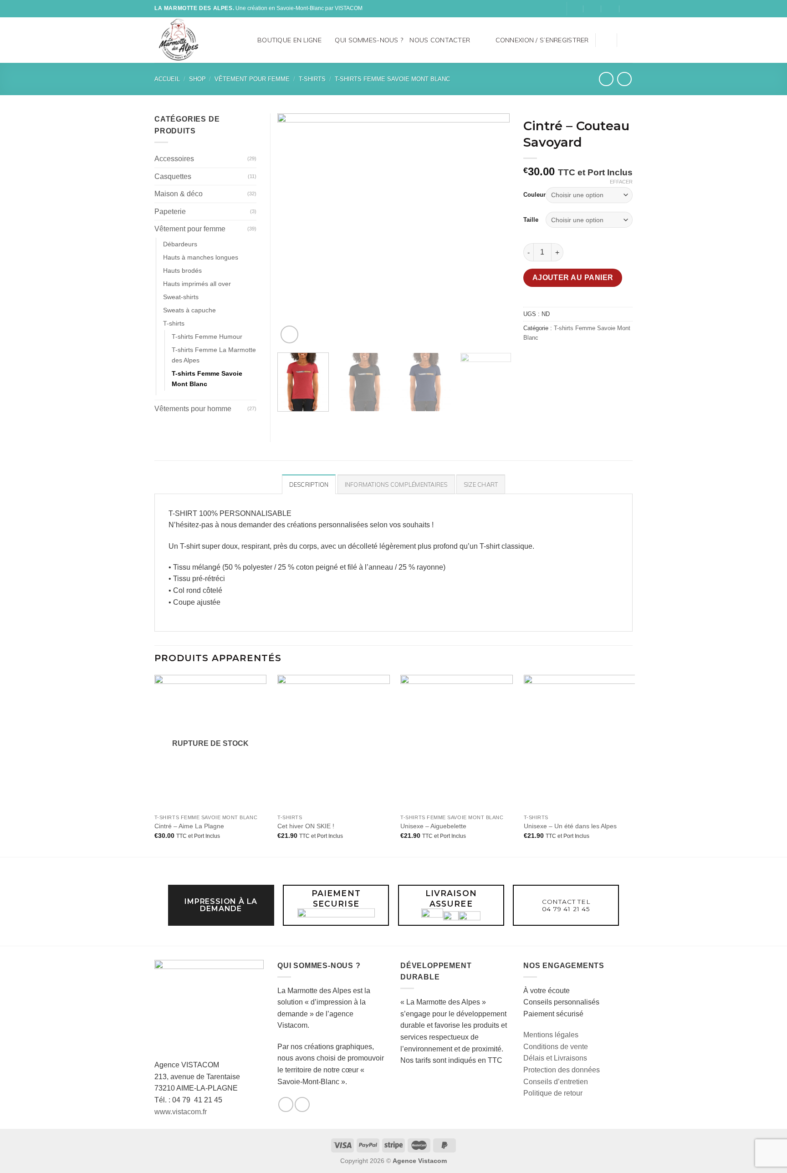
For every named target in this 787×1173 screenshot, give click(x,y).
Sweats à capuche (189, 310)
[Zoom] (289, 334)
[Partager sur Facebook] (531, 358)
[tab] (309, 484)
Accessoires (174, 159)
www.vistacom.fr (180, 1112)
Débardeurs (180, 244)
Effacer (621, 181)
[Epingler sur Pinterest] (580, 358)
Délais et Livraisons (555, 1058)
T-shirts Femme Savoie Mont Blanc (392, 79)
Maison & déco (178, 194)
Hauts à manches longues (200, 257)
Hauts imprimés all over (197, 283)
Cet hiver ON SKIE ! (305, 826)
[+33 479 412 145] (629, 8)
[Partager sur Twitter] (548, 358)
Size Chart (481, 484)
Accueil (167, 79)
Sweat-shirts (181, 297)
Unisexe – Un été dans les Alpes (570, 826)
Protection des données (561, 1070)
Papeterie (170, 211)
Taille (530, 219)
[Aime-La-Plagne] (574, 8)
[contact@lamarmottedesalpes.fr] (592, 8)
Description (309, 484)
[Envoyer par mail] (564, 358)
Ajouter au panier (572, 277)
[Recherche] (247, 40)
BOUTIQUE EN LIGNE (289, 40)
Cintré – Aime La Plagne (189, 826)
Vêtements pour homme (192, 409)
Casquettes (172, 176)
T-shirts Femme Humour (207, 336)
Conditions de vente (555, 1047)
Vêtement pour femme (252, 79)
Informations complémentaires (396, 484)
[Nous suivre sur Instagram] (559, 8)
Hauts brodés (182, 270)
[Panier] (628, 40)
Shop (197, 79)
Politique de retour (553, 1093)
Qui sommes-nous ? (369, 40)
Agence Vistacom (420, 1160)
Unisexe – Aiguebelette (433, 826)
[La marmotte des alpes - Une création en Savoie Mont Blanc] (192, 40)
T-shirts (312, 79)
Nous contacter (439, 40)
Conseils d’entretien (555, 1082)
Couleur (534, 194)
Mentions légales (550, 1035)
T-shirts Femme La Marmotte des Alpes (214, 355)
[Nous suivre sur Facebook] (550, 8)
